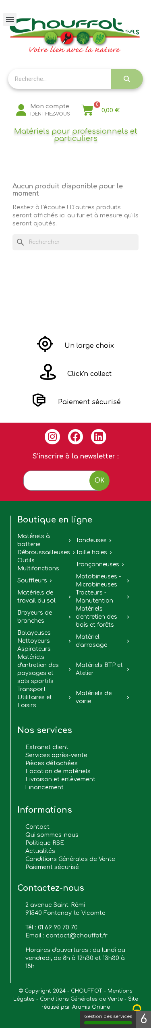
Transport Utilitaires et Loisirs (34, 697)
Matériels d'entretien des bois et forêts (96, 617)
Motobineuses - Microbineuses (98, 581)
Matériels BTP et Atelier (99, 669)
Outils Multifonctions (38, 564)
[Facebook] (75, 436)
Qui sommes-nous (52, 835)
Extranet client (46, 747)
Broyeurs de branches (34, 617)
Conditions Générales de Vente (70, 859)
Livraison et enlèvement (60, 779)
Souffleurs (32, 581)
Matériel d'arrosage (91, 641)
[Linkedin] (98, 436)
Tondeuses (91, 540)
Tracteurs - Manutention (94, 597)
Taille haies (91, 552)
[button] (75, 346)
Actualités (40, 851)
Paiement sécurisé (52, 867)
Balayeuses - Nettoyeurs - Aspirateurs (35, 641)
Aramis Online (91, 1007)
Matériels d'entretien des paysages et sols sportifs (38, 669)
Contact (37, 827)
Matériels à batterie (33, 540)
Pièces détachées (51, 763)
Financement (44, 787)
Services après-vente (56, 755)
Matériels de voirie (94, 697)
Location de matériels (58, 771)
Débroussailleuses (43, 552)
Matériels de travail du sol (36, 597)
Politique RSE (44, 843)
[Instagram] (52, 436)
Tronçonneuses (97, 564)
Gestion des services (108, 1016)
